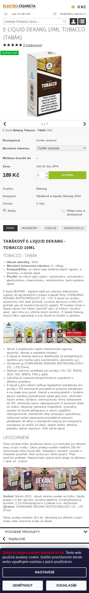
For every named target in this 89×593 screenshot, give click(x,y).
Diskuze (50, 228)
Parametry (30, 228)
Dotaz (12, 210)
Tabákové (16, 539)
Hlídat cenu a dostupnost (76, 212)
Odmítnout (23, 585)
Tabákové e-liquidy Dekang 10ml (58, 196)
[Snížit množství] (47, 177)
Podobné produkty (22, 532)
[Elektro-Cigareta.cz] (21, 5)
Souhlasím (66, 585)
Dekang (41, 188)
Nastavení (44, 572)
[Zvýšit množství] (47, 173)
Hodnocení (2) (74, 228)
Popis (10, 228)
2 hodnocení (32, 45)
